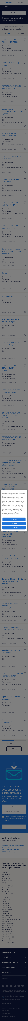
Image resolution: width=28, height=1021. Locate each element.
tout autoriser (14, 527)
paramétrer (14, 519)
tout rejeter (14, 523)
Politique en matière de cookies (12, 514)
